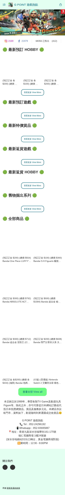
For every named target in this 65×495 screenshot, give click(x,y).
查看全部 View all (32, 391)
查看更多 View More (32, 92)
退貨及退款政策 (13, 488)
